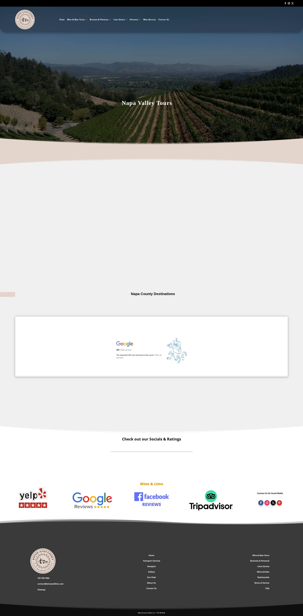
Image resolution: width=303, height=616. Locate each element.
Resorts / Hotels (78, 306)
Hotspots (134, 19)
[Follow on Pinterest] (279, 502)
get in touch (120, 265)
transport (59, 259)
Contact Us (163, 19)
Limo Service (119, 19)
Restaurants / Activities (224, 306)
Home (62, 19)
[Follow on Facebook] (285, 3)
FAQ (267, 588)
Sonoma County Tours (151, 411)
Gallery (151, 572)
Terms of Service (261, 583)
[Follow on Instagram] (288, 3)
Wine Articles (149, 19)
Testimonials (263, 577)
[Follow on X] (292, 3)
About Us (151, 583)
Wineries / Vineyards (151, 306)
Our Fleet (151, 577)
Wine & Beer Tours (76, 19)
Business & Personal (99, 19)
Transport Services (151, 561)
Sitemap (41, 589)
